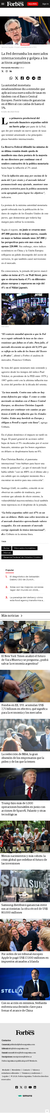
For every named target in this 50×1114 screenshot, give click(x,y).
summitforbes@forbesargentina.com (22, 1053)
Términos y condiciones (31, 1073)
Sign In (45, 4)
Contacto (26, 1070)
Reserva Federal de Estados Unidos (22, 557)
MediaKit (5, 1070)
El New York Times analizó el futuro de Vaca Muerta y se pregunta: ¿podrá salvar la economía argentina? (24, 660)
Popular (10, 570)
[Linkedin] (39, 78)
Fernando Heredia (10, 68)
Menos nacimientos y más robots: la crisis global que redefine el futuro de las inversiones (24, 860)
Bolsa (6, 548)
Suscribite (32, 4)
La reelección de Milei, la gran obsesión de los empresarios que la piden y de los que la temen (22, 758)
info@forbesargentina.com (18, 1049)
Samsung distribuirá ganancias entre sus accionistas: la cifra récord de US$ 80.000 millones (24, 909)
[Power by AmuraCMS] (25, 1096)
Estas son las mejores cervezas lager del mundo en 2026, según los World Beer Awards (26, 588)
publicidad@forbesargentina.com (22, 1045)
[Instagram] (25, 1087)
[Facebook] (22, 78)
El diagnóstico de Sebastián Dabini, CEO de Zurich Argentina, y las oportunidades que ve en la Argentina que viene (26, 578)
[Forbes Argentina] (15, 4)
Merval (7, 552)
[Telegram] (33, 78)
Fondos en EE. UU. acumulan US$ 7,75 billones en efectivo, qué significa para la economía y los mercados (24, 709)
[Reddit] (28, 78)
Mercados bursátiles (24, 548)
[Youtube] (30, 1087)
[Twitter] (16, 78)
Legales (5, 1076)
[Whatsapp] (10, 78)
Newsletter (16, 1070)
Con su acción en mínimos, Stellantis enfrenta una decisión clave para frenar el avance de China (24, 1007)
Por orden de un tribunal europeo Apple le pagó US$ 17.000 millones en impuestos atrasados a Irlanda (25, 958)
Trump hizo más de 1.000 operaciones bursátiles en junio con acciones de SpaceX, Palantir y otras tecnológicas (23, 809)
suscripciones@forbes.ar (22, 1057)
